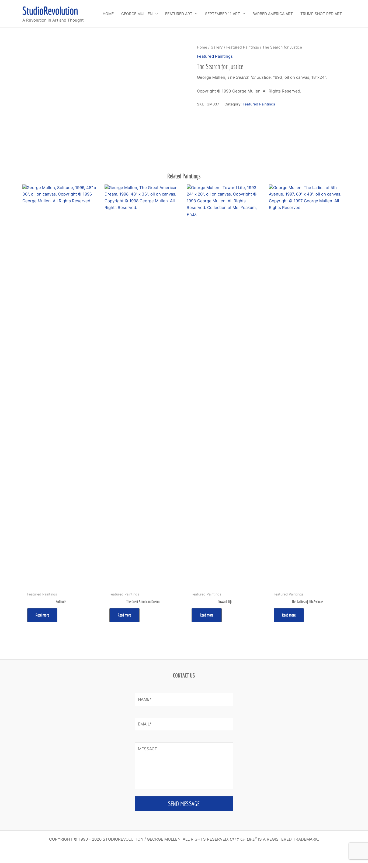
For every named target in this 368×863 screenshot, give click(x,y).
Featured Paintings (242, 47)
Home (202, 47)
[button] (155, 14)
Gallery (217, 47)
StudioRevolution (50, 10)
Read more (42, 615)
